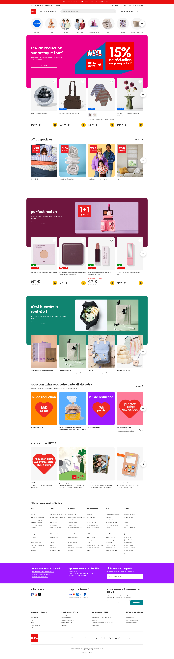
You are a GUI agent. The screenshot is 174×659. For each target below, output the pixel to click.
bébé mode (34, 615)
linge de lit (127, 512)
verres (33, 540)
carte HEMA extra (66, 617)
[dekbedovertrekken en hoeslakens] (44, 162)
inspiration (64, 625)
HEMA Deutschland (132, 620)
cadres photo (91, 517)
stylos (70, 545)
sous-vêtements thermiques (95, 545)
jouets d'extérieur (129, 548)
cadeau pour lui (54, 548)
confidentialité (87, 638)
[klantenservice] (130, 467)
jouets (51, 553)
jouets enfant (128, 537)
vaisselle (33, 537)
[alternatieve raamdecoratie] (130, 162)
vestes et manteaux (55, 527)
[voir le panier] (141, 11)
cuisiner (33, 548)
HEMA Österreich (131, 622)
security (108, 638)
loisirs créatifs (91, 537)
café (32, 553)
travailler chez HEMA (98, 617)
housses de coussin (92, 525)
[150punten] (44, 412)
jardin (88, 550)
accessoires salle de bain (113, 514)
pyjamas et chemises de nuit (76, 517)
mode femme (72, 520)
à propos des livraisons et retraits (43, 572)
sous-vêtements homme (75, 527)
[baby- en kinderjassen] (101, 162)
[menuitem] (31, 5)
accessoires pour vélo (93, 553)
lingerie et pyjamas (73, 512)
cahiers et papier (73, 537)
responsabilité (98, 638)
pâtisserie (34, 550)
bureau (33, 627)
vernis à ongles (110, 545)
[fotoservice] (101, 467)
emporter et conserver (37, 545)
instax (88, 542)
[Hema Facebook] (32, 594)
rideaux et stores (92, 522)
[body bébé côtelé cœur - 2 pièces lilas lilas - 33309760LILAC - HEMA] (94, 115)
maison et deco (35, 625)
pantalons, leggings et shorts (39, 520)
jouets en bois (128, 545)
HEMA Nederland (131, 615)
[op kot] (130, 354)
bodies (33, 514)
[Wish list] (136, 11)
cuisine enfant (128, 550)
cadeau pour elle (55, 550)
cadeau (52, 545)
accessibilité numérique (72, 638)
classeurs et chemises (74, 553)
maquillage (109, 542)
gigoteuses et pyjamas (37, 517)
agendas (70, 550)
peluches (127, 553)
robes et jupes (54, 525)
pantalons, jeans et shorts (57, 517)
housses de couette (130, 514)
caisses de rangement (93, 527)
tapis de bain (109, 520)
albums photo (91, 540)
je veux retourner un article (41, 574)
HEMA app (64, 615)
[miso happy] (101, 354)
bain (32, 620)
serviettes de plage (111, 522)
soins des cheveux (111, 550)
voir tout (87, 222)
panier (108, 527)
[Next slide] (143, 94)
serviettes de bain (111, 512)
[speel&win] (72, 467)
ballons (52, 542)
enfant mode (35, 617)
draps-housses (128, 517)
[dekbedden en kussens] (72, 162)
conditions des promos (67, 620)
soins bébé (34, 527)
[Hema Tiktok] (39, 594)
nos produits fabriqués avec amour (102, 622)
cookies (140, 638)
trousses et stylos (73, 542)
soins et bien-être (111, 537)
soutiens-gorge (72, 514)
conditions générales (129, 638)
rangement (90, 520)
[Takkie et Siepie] (72, 354)
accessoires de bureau (75, 548)
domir (32, 622)
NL (31, 5)
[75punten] (101, 412)
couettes (127, 520)
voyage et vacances (93, 548)
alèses (126, 522)
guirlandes (53, 540)
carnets (70, 540)
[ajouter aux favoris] (54, 81)
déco (88, 512)
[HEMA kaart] (44, 467)
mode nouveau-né (36, 525)
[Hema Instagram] (36, 594)
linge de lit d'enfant (130, 527)
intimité (108, 553)
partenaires (95, 625)
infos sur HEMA (96, 615)
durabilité (94, 620)
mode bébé (34, 512)
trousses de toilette (111, 548)
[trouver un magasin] (141, 576)
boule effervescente (112, 525)
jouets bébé (128, 540)
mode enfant (53, 512)
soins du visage (110, 540)
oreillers (126, 525)
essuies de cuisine (36, 542)
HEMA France (130, 617)
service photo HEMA (67, 622)
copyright (117, 638)
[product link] (44, 94)
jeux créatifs (128, 542)
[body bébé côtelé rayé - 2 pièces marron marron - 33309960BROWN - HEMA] (90, 115)
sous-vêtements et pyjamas (58, 514)
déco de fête (54, 537)
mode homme (72, 525)
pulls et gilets (53, 522)
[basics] (44, 354)
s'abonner (136, 602)
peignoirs (108, 517)
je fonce (87, 61)
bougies (89, 514)
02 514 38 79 (73, 572)
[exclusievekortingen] (130, 412)
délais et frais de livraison (40, 577)
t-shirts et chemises (36, 522)
